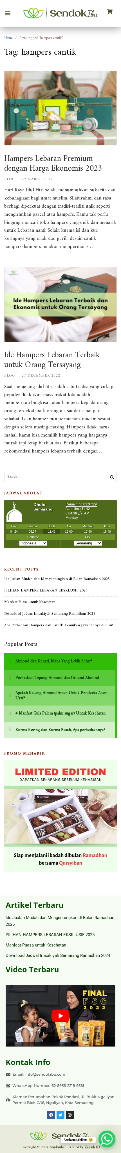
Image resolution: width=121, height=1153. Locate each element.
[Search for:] (60, 477)
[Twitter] (60, 1115)
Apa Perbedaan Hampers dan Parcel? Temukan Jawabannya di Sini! (58, 625)
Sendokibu (57, 1147)
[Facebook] (51, 1115)
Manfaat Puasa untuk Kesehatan (29, 602)
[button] (7, 13)
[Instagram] (70, 1115)
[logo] (60, 13)
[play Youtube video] (60, 1016)
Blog (9, 179)
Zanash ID (92, 1147)
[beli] (110, 11)
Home (8, 38)
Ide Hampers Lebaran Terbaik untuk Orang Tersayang (52, 360)
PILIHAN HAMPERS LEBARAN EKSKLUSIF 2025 (46, 590)
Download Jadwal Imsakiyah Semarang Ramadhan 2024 (49, 613)
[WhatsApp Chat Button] (106, 1139)
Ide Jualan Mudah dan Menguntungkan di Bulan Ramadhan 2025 (57, 579)
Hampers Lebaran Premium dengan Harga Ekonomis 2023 (53, 164)
